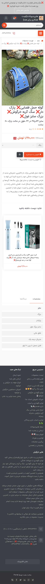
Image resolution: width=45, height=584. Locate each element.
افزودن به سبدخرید (32, 154)
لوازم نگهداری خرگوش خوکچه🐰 (35, 394)
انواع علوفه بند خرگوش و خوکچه (12, 384)
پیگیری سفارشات (37, 441)
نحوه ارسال (17, 375)
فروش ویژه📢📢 (37, 434)
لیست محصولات (37, 375)
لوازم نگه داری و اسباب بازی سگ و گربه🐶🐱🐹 (34, 387)
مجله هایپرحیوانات (36, 427)
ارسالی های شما (15, 379)
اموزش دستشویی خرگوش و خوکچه (11, 391)
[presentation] (42, 77)
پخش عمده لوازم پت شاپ (11, 396)
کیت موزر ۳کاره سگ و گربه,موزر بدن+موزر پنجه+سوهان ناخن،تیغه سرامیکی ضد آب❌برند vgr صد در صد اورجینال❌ (22, 257)
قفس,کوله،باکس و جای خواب (35, 380)
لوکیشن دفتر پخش (22, 10)
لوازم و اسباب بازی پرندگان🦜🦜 (33, 422)
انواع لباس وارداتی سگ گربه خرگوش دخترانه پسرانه (34, 413)
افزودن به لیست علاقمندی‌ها (29, 159)
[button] (14, 18)
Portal (16, 575)
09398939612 (6, 33)
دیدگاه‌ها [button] (23, 298)
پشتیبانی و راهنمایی (36, 445)
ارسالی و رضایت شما (35, 430)
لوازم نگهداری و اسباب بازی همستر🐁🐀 (35, 405)
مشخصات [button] (36, 298)
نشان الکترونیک (22, 561)
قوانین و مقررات (37, 438)
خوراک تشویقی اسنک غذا (34, 399)
